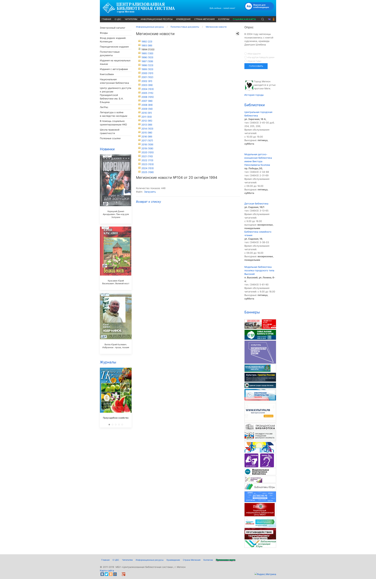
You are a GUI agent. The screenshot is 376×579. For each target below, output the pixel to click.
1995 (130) (147, 53)
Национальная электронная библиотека (114, 81)
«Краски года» (254, 61)
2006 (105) (147, 96)
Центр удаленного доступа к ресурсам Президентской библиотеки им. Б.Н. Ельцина (115, 95)
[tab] (109, 424)
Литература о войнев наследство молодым (113, 114)
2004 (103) (147, 89)
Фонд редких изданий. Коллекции (113, 40)
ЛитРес (104, 107)
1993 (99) (146, 45)
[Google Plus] (123, 574)
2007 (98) (147, 100)
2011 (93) (146, 116)
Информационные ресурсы (150, 560)
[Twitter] (106, 574)
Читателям (127, 560)
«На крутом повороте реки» (260, 57)
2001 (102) (147, 77)
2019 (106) (147, 148)
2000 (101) (147, 73)
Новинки (107, 149)
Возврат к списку (148, 201)
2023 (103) (147, 164)
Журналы (108, 362)
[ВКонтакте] (102, 574)
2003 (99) (147, 85)
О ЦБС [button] (118, 19)
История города (253, 94)
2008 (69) (147, 104)
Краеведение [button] (183, 19)
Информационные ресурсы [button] (157, 19)
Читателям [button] (131, 19)
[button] (262, 19)
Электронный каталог (112, 27)
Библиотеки (254, 105)
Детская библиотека (256, 203)
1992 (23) (146, 41)
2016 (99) (146, 136)
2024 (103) (147, 168)
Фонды (104, 32)
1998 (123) (147, 65)
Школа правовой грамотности (109, 131)
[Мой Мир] (115, 574)
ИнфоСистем (122, 570)
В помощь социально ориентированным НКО (113, 123)
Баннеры (252, 312)
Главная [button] (106, 19)
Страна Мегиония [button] (204, 19)
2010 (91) (146, 112)
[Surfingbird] (128, 574)
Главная (105, 560)
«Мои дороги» (254, 53)
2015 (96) (146, 132)
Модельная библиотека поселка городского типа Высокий (259, 270)
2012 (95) (146, 120)
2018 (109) (147, 144)
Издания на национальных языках (115, 62)
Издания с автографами (114, 69)
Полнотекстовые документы (110, 53)
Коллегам (208, 560)
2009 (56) (147, 108)
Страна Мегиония (191, 560)
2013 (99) (146, 124)
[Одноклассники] (111, 574)
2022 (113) (147, 160)
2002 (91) (146, 81)
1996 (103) (147, 57)
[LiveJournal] (119, 574)
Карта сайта (107, 570)
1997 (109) (147, 61)
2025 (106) (147, 172)
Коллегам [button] (223, 19)
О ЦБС (116, 560)
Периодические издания (114, 46)
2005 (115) (147, 93)
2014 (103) (147, 128)
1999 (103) (147, 69)
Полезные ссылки (110, 138)
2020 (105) (147, 152)
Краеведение (173, 560)
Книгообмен (107, 74)
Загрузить (150, 191)
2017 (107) (147, 140)
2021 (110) (147, 156)
